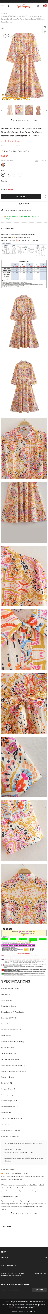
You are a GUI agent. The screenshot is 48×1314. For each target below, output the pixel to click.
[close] (46, 1)
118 (6, 210)
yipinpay (18, 146)
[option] (24, 67)
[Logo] (24, 6)
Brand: (3, 146)
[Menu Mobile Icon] (2, 6)
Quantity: (4, 181)
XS (3, 175)
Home (3, 13)
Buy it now (24, 204)
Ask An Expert (32, 120)
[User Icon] (38, 6)
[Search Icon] (9, 6)
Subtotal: (4, 189)
